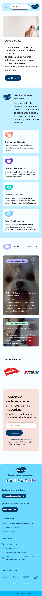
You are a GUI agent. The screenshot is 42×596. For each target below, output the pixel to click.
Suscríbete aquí (14, 433)
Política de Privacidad (17, 444)
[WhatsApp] (25, 480)
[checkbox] (7, 442)
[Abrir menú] (5, 6)
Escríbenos (8, 509)
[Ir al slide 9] (28, 583)
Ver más (30, 247)
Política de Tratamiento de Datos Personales (18, 524)
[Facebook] (7, 480)
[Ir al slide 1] (13, 583)
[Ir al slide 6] (22, 583)
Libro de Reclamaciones (10, 527)
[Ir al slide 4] (19, 583)
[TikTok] (14, 480)
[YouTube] (18, 480)
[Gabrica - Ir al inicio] (35, 6)
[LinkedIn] (22, 480)
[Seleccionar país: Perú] (33, 480)
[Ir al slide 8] (26, 583)
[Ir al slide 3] (17, 583)
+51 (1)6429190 (11, 544)
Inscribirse (11, 78)
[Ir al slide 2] (15, 583)
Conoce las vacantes (12, 496)
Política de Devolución (10, 531)
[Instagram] (11, 480)
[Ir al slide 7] (24, 583)
